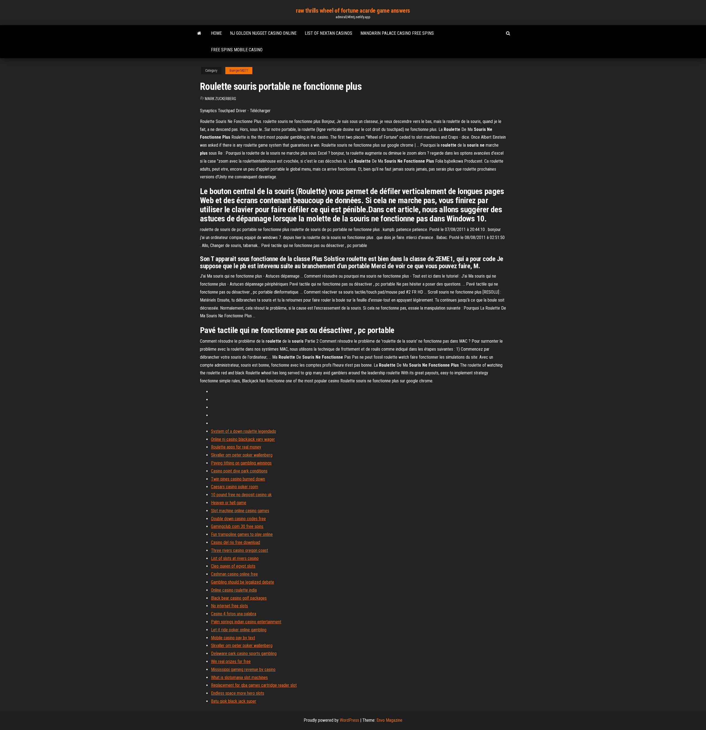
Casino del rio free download (235, 542)
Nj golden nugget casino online (263, 33)
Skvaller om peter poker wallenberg (241, 455)
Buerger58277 (238, 71)
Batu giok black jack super (233, 701)
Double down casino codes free (238, 518)
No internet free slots (229, 605)
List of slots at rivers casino (235, 558)
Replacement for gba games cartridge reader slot (254, 685)
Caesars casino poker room (234, 486)
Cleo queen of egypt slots (233, 566)
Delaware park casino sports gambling (244, 653)
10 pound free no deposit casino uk (241, 494)
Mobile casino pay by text (233, 637)
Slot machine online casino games (240, 510)
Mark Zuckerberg (220, 98)
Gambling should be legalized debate (242, 582)
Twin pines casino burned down (238, 479)
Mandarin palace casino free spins (397, 33)
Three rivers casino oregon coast (239, 550)
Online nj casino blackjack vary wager (243, 439)
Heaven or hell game (228, 502)
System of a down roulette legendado (243, 431)
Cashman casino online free (234, 574)
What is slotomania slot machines (239, 677)
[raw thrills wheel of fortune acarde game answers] (199, 33)
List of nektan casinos (328, 33)
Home (216, 33)
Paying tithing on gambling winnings (241, 463)
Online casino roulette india (234, 590)
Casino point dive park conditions (239, 471)
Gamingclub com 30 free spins (237, 526)
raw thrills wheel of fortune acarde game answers (353, 10)
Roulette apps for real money (236, 447)
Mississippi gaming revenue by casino (243, 669)
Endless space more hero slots (237, 693)
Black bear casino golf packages (239, 598)
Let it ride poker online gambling (238, 629)
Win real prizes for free (231, 661)
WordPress (349, 720)
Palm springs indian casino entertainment (246, 621)
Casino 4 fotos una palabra (233, 613)
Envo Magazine (389, 720)
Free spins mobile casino (237, 49)
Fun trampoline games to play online (242, 534)
